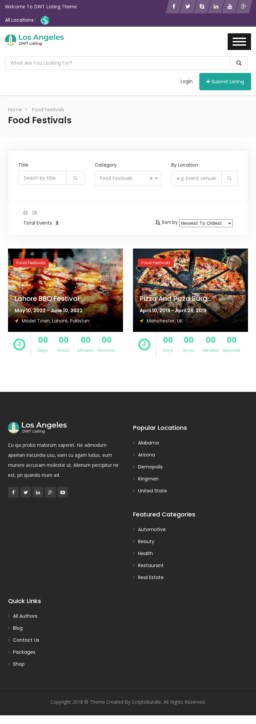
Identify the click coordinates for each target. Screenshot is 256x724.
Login (187, 81)
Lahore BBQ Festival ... (50, 298)
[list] (34, 213)
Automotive (152, 529)
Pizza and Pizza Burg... (175, 298)
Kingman (148, 478)
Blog (18, 628)
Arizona (146, 454)
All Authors (25, 616)
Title (23, 165)
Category (106, 165)
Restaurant (151, 565)
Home (15, 109)
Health (145, 553)
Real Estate (151, 577)
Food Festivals (48, 109)
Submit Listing (228, 81)
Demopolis (150, 466)
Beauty (146, 541)
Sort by (170, 222)
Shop (19, 664)
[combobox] (128, 178)
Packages (24, 652)
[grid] (25, 213)
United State (152, 490)
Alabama (148, 442)
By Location (184, 165)
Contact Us (26, 640)
